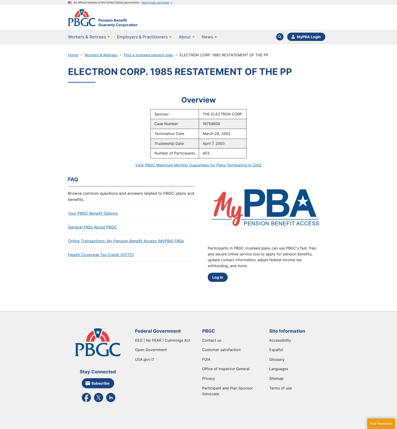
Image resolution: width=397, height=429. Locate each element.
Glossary (276, 359)
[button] (381, 424)
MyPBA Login (309, 36)
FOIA (206, 359)
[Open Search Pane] (280, 36)
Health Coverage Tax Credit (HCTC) (101, 254)
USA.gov (142, 359)
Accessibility (280, 340)
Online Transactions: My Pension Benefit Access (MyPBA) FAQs (126, 241)
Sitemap (276, 378)
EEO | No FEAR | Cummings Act (162, 340)
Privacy (208, 378)
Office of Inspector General (226, 368)
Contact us (211, 340)
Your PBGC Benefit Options (93, 213)
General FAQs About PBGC (92, 227)
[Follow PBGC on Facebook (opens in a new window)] (86, 401)
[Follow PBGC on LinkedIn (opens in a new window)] (110, 401)
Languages (278, 368)
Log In (217, 277)
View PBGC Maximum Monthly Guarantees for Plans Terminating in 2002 (198, 165)
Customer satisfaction (221, 349)
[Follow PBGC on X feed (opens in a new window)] (98, 401)
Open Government (151, 349)
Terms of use (280, 388)
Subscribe (100, 383)
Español (276, 349)
